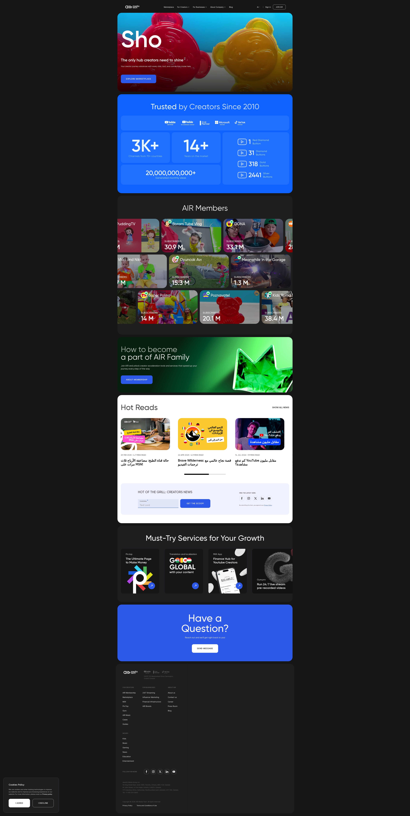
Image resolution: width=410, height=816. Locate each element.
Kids (124, 739)
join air (279, 7)
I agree (19, 803)
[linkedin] (262, 498)
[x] (255, 498)
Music (125, 743)
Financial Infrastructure (152, 702)
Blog (231, 7)
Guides (125, 724)
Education (127, 756)
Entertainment (128, 761)
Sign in (268, 7)
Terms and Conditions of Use (147, 805)
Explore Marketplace (138, 79)
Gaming (126, 747)
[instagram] (248, 498)
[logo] (131, 672)
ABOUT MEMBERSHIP (136, 380)
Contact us (172, 697)
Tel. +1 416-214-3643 (130, 792)
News (125, 752)
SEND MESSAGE (205, 648)
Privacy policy (47, 794)
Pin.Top (125, 706)
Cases (125, 720)
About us (171, 693)
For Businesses (199, 7)
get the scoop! (195, 503)
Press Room (172, 706)
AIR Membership (129, 693)
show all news (280, 407)
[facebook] (241, 498)
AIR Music (126, 715)
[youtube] (269, 498)
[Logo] (132, 7)
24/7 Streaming (149, 693)
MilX (124, 702)
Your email (144, 500)
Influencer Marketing (151, 697)
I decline (43, 803)
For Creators (182, 7)
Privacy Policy (268, 505)
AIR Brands (147, 706)
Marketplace (169, 7)
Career (170, 702)
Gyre (124, 711)
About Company (217, 7)
